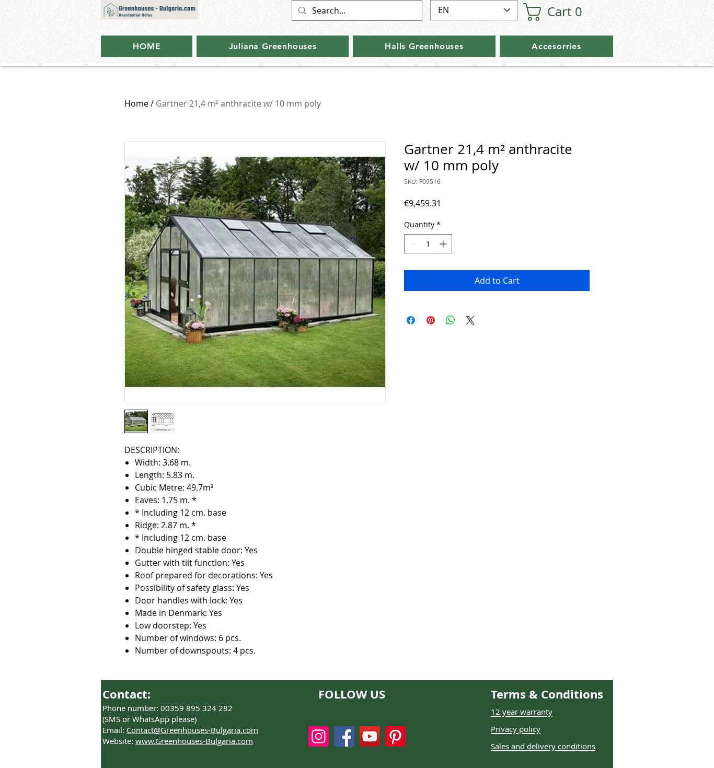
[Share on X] (470, 320)
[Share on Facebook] (411, 320)
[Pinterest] (395, 736)
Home (136, 103)
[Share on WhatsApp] (450, 320)
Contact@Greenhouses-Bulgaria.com (192, 730)
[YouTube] (370, 736)
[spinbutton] (428, 244)
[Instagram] (318, 736)
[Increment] (444, 244)
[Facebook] (344, 736)
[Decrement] (412, 244)
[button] (557, 12)
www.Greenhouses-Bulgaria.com (194, 741)
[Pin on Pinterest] (430, 320)
